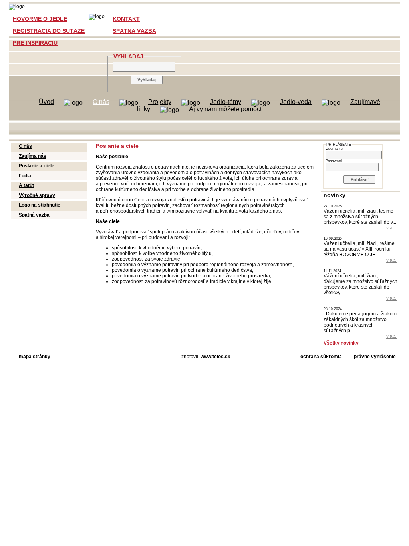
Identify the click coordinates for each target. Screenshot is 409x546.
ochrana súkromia (321, 356)
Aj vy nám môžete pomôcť (225, 109)
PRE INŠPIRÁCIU (35, 43)
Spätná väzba (34, 215)
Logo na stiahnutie (39, 205)
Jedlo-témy (225, 101)
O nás (101, 101)
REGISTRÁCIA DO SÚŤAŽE (49, 31)
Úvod (46, 101)
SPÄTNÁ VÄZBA (134, 31)
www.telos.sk (215, 356)
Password (334, 161)
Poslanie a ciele (36, 166)
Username (334, 149)
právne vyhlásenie (375, 356)
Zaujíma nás (32, 156)
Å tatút (26, 185)
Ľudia (25, 176)
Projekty (159, 101)
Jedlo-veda (296, 101)
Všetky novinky (341, 343)
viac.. (391, 228)
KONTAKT (126, 19)
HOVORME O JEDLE (40, 19)
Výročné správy (37, 195)
